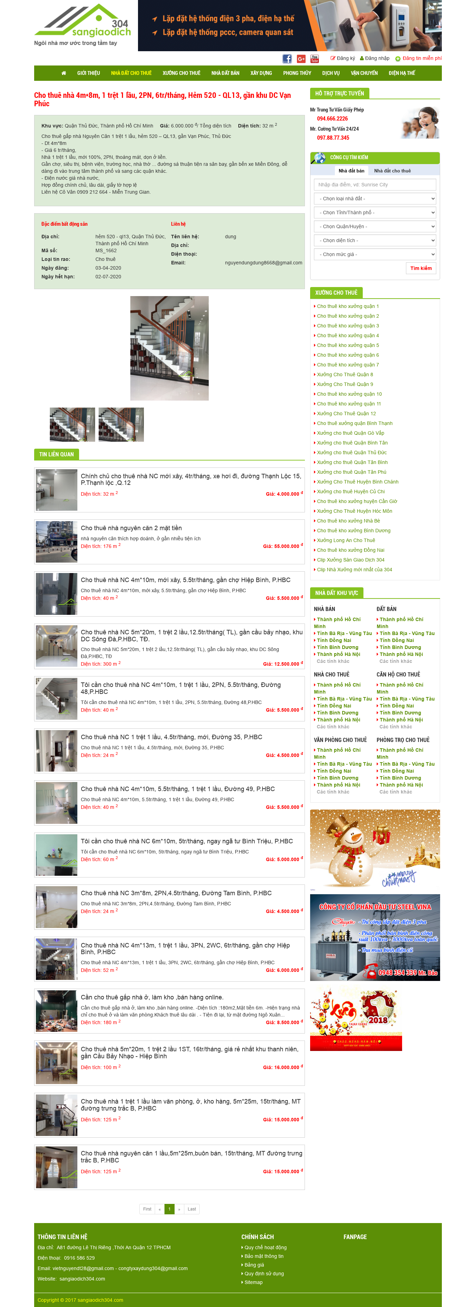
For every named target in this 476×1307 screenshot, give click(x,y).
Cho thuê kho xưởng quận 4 (347, 335)
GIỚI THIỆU (88, 73)
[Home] (82, 24)
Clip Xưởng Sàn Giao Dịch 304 (350, 560)
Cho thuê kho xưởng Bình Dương (353, 530)
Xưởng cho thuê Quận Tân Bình (352, 462)
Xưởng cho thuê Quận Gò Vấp (350, 433)
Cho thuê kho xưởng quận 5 (347, 345)
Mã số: (49, 250)
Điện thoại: (184, 254)
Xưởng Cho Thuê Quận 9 (344, 384)
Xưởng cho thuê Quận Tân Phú (351, 472)
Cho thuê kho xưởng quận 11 (348, 404)
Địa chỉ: (50, 236)
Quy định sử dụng (263, 1273)
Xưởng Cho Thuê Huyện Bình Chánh (357, 482)
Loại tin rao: (55, 259)
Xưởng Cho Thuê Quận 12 (346, 413)
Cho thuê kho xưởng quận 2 (347, 316)
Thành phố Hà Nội (338, 654)
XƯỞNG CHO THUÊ (181, 73)
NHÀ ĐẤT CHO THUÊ (131, 73)
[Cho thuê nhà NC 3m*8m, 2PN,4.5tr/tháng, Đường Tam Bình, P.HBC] (56, 907)
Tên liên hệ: (185, 236)
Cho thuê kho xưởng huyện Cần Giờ (356, 501)
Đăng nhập (377, 58)
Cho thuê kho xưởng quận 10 (349, 394)
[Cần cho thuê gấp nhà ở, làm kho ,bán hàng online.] (56, 1010)
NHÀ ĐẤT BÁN (225, 73)
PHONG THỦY (297, 73)
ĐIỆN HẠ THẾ (402, 73)
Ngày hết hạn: (58, 276)
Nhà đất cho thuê (392, 170)
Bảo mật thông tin (263, 1256)
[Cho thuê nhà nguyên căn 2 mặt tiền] (56, 541)
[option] (169, 348)
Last (192, 1209)
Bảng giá (253, 1265)
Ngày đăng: (55, 268)
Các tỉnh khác (333, 661)
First (147, 1209)
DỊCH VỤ (331, 73)
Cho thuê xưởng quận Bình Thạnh (354, 423)
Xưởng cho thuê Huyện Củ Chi (350, 491)
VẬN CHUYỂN (364, 73)
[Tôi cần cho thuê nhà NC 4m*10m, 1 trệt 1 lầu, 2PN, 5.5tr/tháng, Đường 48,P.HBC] (56, 698)
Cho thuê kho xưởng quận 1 (347, 306)
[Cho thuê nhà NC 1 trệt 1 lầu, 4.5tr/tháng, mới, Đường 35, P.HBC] (56, 750)
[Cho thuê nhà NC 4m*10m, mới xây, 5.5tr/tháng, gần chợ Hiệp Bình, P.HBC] (56, 593)
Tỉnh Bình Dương (337, 647)
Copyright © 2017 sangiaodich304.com (80, 1300)
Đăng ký (346, 58)
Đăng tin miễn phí (421, 58)
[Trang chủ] (63, 73)
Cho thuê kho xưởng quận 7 (347, 365)
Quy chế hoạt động (265, 1247)
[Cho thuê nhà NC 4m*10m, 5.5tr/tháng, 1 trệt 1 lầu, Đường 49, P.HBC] (56, 802)
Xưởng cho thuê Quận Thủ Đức (351, 452)
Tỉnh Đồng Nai (333, 640)
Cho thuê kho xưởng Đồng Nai (350, 550)
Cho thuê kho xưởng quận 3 (347, 325)
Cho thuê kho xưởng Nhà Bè (348, 521)
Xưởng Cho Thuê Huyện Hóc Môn (354, 511)
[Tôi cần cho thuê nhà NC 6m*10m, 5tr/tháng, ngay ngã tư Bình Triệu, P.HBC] (56, 854)
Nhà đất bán (351, 170)
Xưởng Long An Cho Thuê (345, 540)
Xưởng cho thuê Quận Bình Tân (352, 443)
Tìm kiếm (421, 268)
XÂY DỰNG (261, 73)
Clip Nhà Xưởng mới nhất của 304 (354, 569)
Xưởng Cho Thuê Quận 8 (344, 374)
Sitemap (253, 1282)
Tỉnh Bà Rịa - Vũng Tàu (344, 633)
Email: (178, 262)
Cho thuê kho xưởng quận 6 (347, 355)
